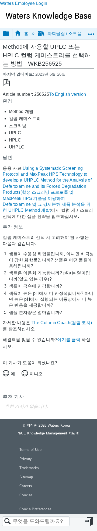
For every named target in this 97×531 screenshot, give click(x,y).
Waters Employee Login (23, 3)
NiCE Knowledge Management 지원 (48, 433)
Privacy (25, 459)
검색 (7, 521)
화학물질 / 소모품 (64, 33)
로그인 (90, 521)
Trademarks (29, 468)
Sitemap (26, 477)
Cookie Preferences (35, 509)
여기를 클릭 (68, 339)
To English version (67, 94)
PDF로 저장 (6, 83)
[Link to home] (48, 19)
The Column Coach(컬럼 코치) (62, 322)
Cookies (26, 495)
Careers (25, 486)
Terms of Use (30, 450)
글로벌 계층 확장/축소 (9, 34)
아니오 (36, 373)
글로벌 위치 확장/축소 (91, 32)
